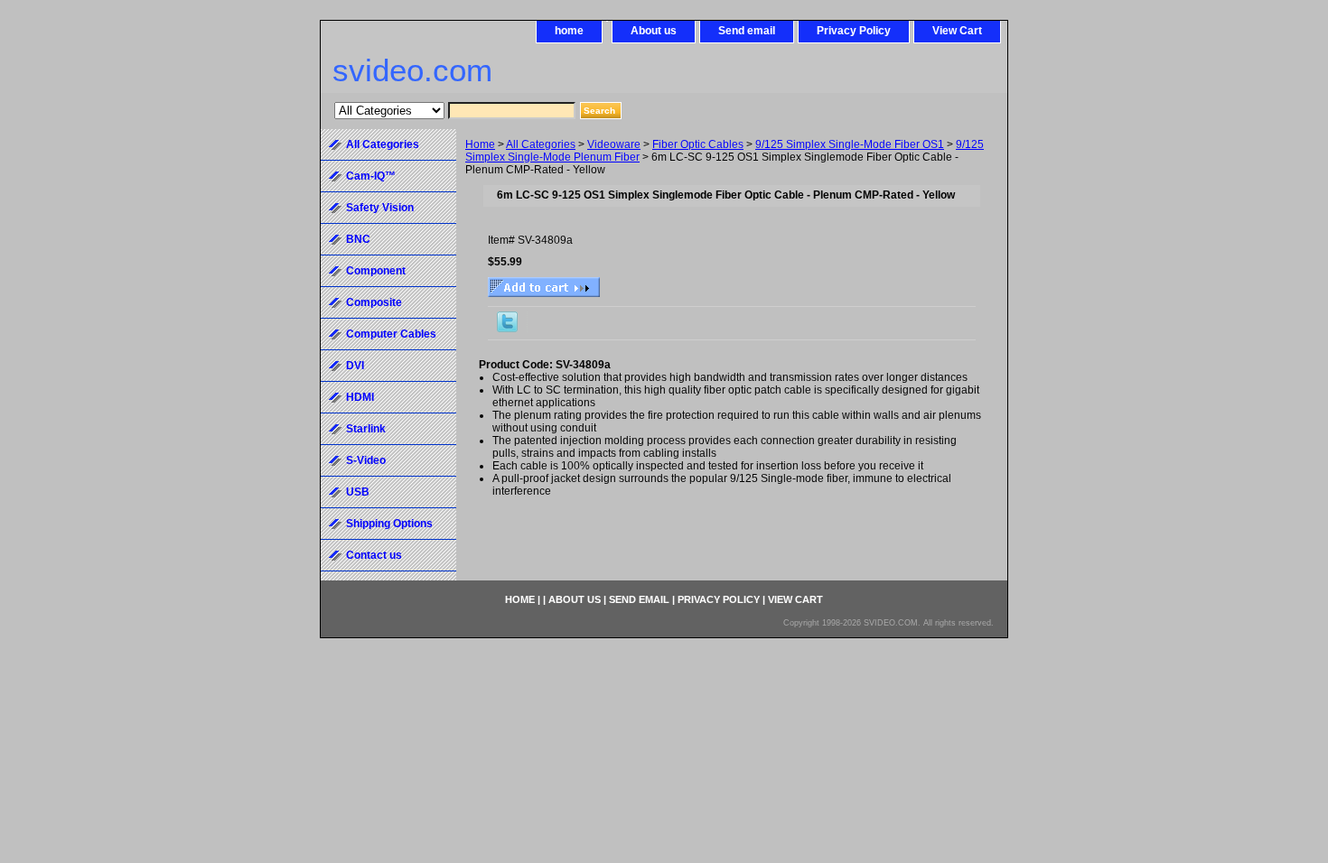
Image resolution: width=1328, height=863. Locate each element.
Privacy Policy (854, 30)
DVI (355, 365)
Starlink (366, 428)
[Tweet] (507, 328)
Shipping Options (389, 523)
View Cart (957, 30)
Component (376, 270)
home (569, 30)
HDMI (360, 397)
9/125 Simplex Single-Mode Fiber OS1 (849, 144)
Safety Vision (380, 207)
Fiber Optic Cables (697, 144)
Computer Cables (391, 334)
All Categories (540, 144)
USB (357, 492)
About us (654, 30)
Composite (374, 302)
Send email (746, 30)
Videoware (614, 144)
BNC (358, 239)
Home (480, 144)
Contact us (374, 555)
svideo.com (412, 70)
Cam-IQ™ (371, 176)
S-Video (366, 460)
